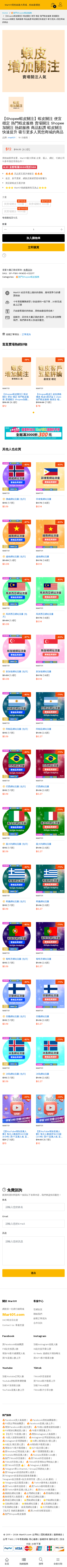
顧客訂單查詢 (40, 1318)
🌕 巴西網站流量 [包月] (14, 786)
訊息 (4, 1233)
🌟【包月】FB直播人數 (13, 1434)
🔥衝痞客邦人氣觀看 (12, 1496)
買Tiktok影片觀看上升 (44, 1381)
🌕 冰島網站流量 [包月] (14, 1074)
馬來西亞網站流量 (44, 614)
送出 (33, 1272)
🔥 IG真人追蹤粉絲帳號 (13, 1437)
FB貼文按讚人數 (10, 1349)
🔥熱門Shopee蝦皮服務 (21, 13)
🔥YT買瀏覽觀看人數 (42, 1451)
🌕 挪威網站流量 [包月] (14, 499)
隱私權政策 (46, 1534)
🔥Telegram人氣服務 (37, 1465)
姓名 (4, 1200)
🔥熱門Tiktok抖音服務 (13, 1458)
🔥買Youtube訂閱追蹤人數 (15, 1451)
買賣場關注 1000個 (15, 211)
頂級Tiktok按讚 (41, 1385)
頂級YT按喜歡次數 (11, 1385)
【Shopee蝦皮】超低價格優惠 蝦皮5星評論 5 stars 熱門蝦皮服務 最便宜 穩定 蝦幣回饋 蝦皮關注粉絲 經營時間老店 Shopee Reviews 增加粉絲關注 (49, 397)
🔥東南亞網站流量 (11, 1500)
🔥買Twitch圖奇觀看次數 (41, 1486)
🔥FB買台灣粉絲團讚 (12, 1423)
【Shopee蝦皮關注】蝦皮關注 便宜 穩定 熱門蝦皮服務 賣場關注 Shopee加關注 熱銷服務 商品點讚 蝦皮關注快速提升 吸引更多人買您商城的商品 (15, 397)
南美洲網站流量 (28, 1507)
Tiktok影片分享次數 (43, 1390)
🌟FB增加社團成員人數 (13, 1430)
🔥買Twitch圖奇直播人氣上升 (17, 1489)
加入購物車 (33, 238)
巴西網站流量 (42, 786)
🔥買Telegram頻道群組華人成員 (18, 1472)
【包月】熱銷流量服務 (13, 1510)
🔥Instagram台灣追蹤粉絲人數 (44, 1437)
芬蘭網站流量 (42, 1016)
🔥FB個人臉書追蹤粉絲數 (46, 1427)
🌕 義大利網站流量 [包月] (15, 844)
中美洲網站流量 (10, 1507)
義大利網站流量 (43, 844)
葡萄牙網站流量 (43, 959)
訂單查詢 (26, 334)
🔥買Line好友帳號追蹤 (39, 1510)
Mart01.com (25, 1534)
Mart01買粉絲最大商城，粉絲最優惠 (22, 5)
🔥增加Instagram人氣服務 (42, 1434)
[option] (33, 61)
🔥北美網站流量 (49, 1503)
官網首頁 (38, 1309)
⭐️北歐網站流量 (10, 1503)
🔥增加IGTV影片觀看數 (13, 1448)
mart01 (11, 137)
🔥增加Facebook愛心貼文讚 (16, 1427)
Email (5, 1216)
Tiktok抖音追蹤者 (42, 1376)
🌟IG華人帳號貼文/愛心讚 (42, 1441)
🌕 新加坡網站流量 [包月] (15, 671)
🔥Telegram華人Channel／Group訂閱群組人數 (25, 1469)
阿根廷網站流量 (43, 729)
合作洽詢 (38, 1323)
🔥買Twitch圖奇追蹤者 (13, 1486)
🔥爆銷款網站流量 (11, 1493)
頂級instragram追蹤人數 (46, 1344)
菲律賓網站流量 (43, 499)
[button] (33, 412)
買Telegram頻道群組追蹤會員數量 (19, 1475)
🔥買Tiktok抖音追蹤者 (39, 1458)
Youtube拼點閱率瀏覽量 (14, 1381)
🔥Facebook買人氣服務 (14, 1420)
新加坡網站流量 (43, 671)
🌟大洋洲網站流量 (49, 1507)
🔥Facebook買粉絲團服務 (43, 1420)
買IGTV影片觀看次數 (44, 1358)
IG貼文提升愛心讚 (42, 1349)
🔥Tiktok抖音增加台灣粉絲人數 (41, 1462)
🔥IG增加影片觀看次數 (38, 1444)
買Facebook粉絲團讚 (13, 1344)
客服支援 (19, 1325)
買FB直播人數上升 (11, 1358)
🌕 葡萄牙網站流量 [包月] (15, 959)
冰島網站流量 (42, 1074)
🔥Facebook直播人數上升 (40, 1423)
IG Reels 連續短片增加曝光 (47, 1353)
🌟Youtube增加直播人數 (14, 1455)
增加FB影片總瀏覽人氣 (13, 1353)
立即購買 (33, 247)
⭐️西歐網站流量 (32, 1500)
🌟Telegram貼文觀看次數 (15, 1482)
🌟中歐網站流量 (51, 1500)
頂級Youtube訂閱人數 (13, 1376)
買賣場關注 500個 (39, 203)
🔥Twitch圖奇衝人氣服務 (43, 1482)
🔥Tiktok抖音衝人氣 (12, 1462)
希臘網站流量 (42, 901)
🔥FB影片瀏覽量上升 (39, 1430)
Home (5, 13)
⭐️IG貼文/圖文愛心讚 (12, 1444)
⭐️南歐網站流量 (29, 1503)
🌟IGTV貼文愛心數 (38, 1448)
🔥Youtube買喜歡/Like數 (42, 1455)
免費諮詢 (27, 270)
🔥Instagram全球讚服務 (14, 1441)
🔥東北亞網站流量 (35, 1496)
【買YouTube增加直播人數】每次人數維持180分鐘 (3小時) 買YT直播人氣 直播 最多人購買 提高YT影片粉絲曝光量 (49, 1134)
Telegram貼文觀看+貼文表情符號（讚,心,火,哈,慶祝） (28, 1479)
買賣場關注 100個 (15, 203)
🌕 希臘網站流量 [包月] (14, 901)
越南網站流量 (42, 556)
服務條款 (58, 1534)
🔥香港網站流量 (51, 1493)
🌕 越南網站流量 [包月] (14, 556)
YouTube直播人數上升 (13, 1390)
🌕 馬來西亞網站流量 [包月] (14, 615)
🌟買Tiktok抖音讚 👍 (13, 1465)
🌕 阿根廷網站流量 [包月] (15, 729)
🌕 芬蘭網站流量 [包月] (14, 1016)
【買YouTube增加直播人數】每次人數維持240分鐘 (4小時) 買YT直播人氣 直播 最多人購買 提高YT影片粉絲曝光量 (15, 1134)
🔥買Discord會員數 (45, 1489)
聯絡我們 (38, 1314)
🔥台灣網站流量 (32, 1493)
